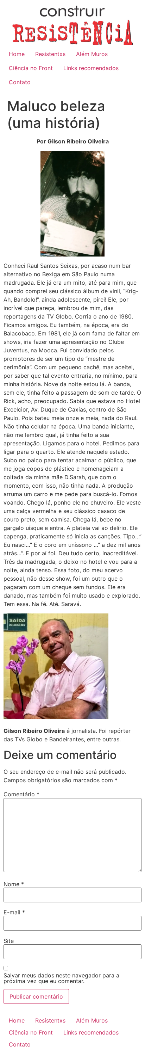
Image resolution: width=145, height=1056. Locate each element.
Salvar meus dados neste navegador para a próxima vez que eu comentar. (61, 978)
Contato (20, 82)
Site (9, 941)
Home (17, 53)
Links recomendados (91, 68)
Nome (14, 884)
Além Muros (92, 53)
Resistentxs (50, 53)
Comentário (21, 794)
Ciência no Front (31, 68)
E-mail (14, 912)
